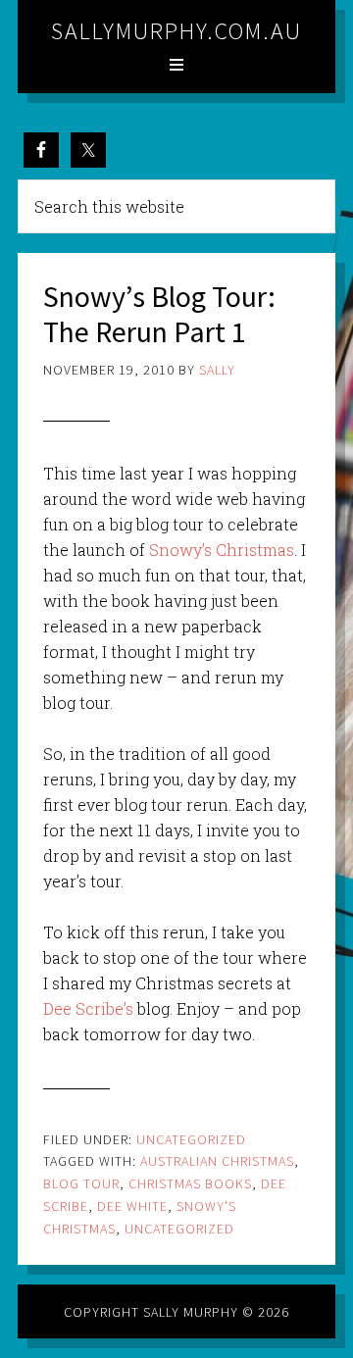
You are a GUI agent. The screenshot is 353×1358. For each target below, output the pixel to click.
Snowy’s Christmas (221, 549)
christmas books (190, 1183)
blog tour (81, 1183)
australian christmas (217, 1161)
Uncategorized (191, 1139)
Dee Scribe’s (88, 1008)
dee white (132, 1206)
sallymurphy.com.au (176, 31)
